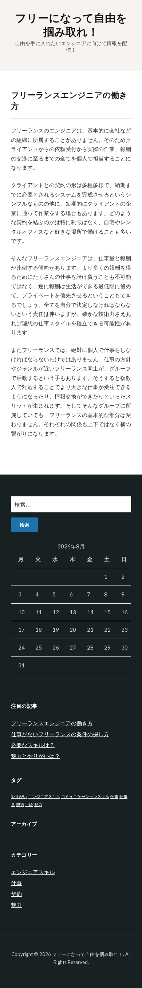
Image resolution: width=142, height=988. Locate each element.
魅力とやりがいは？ (35, 756)
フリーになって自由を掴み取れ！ (71, 24)
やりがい (19, 796)
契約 (20, 804)
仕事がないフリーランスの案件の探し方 (60, 734)
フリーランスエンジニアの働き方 (52, 723)
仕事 (114, 796)
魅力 (38, 804)
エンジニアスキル (44, 796)
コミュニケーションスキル (85, 796)
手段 (29, 804)
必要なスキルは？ (33, 745)
